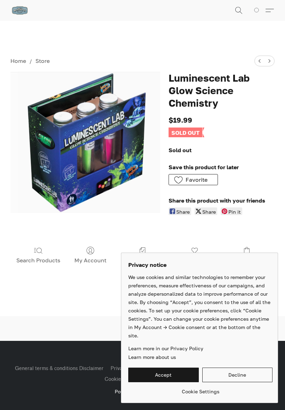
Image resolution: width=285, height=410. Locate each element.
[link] (200, 389)
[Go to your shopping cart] (257, 10)
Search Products (38, 260)
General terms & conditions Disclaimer (59, 368)
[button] (19, 10)
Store (42, 60)
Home (18, 60)
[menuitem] (259, 61)
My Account (90, 260)
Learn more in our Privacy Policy (165, 348)
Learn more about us (152, 357)
